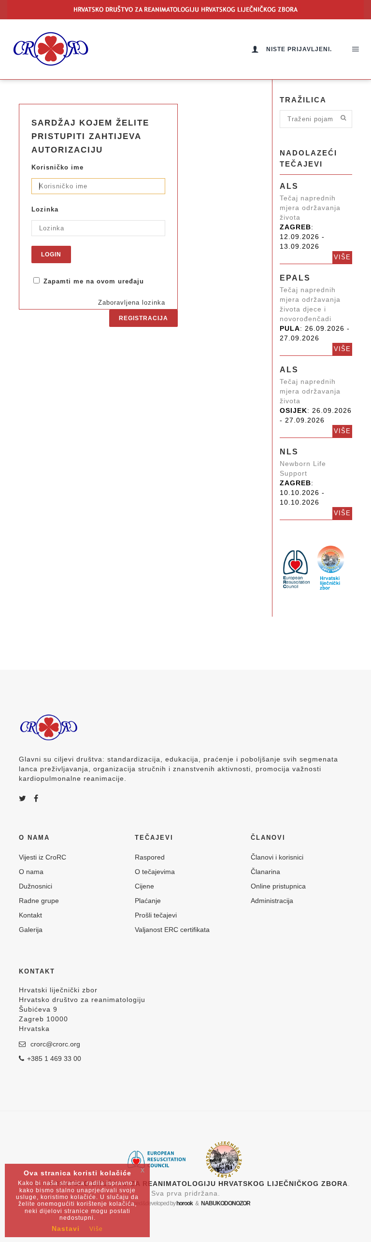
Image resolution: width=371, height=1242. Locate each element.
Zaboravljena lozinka (131, 302)
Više (342, 257)
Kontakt (30, 915)
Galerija (31, 929)
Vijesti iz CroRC (42, 857)
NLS (289, 452)
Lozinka (44, 209)
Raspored (150, 857)
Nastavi (66, 1228)
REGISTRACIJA (143, 318)
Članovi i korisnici (277, 857)
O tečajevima (155, 871)
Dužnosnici (35, 886)
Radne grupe (39, 900)
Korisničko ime (57, 167)
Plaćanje (148, 900)
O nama (31, 871)
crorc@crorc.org (54, 1044)
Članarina (265, 871)
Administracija (272, 900)
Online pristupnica (278, 886)
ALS (289, 186)
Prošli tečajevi (156, 915)
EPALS (295, 278)
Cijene (144, 886)
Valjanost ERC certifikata (172, 929)
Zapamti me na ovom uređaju (92, 281)
